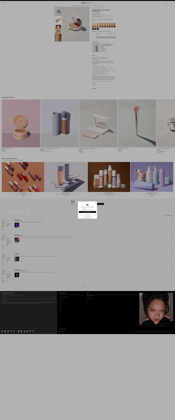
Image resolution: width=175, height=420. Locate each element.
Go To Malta (87, 214)
